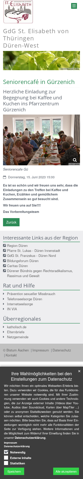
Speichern (14, 471)
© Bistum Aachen (16, 350)
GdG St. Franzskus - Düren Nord (31, 255)
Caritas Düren (17, 265)
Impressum (41, 350)
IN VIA (12, 308)
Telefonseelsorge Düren (24, 298)
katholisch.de (16, 326)
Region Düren (17, 245)
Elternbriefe (15, 331)
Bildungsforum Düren (22, 260)
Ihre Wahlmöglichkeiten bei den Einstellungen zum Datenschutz (41, 376)
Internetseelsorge (20, 303)
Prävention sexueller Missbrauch (31, 293)
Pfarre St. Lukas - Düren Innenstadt (33, 250)
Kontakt (11, 355)
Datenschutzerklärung (30, 438)
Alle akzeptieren (66, 471)
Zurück (11, 222)
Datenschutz (62, 350)
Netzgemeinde (17, 336)
